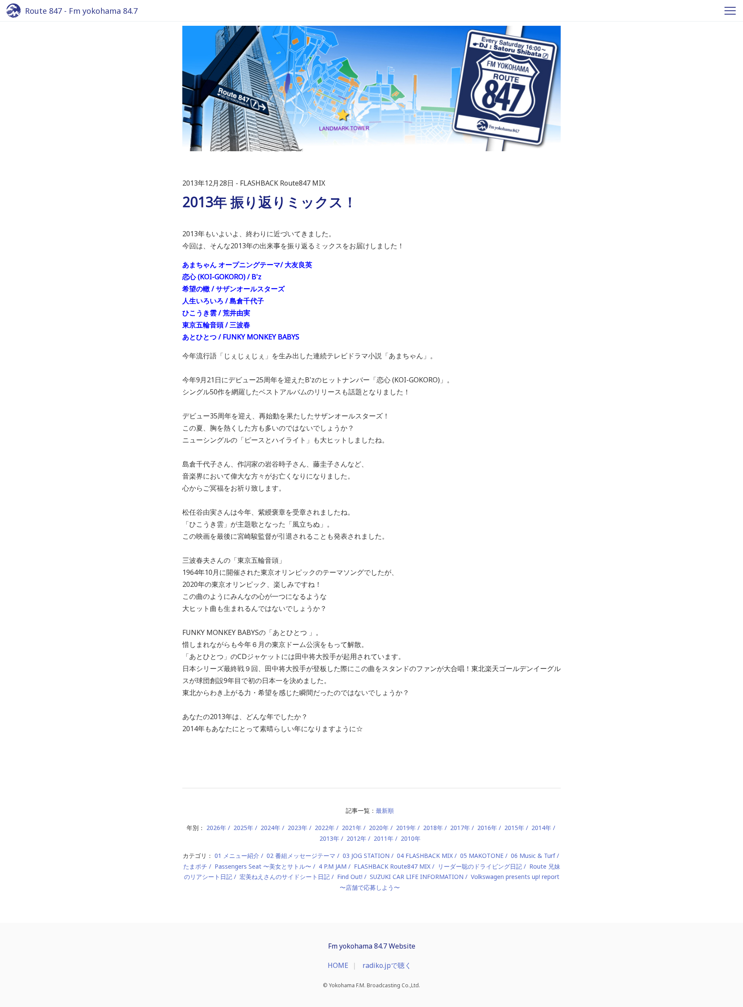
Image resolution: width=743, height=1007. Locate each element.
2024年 (270, 828)
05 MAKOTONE (482, 855)
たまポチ (195, 866)
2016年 (487, 828)
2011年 (383, 838)
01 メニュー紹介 (237, 855)
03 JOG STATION (366, 855)
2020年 (379, 828)
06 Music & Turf (533, 855)
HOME (338, 965)
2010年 (411, 838)
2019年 (406, 828)
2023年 (297, 828)
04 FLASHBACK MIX (425, 855)
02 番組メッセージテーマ (301, 855)
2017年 (460, 828)
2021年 (352, 828)
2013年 (329, 838)
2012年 (356, 838)
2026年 (216, 828)
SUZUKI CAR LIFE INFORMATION (417, 877)
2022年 (325, 828)
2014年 (541, 828)
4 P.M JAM (333, 866)
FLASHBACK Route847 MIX (392, 866)
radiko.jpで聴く (386, 965)
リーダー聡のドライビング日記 (480, 866)
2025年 (243, 828)
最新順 (385, 810)
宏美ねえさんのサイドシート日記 (284, 877)
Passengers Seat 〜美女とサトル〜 (263, 866)
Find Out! (349, 877)
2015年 (514, 828)
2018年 (433, 828)
